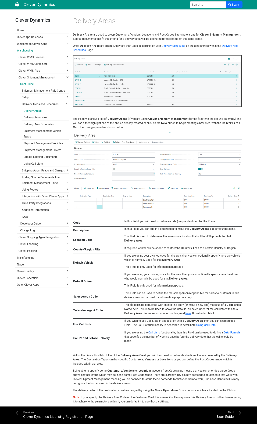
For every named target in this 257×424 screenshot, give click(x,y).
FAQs (25, 216)
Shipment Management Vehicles (43, 143)
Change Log (27, 230)
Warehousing (25, 50)
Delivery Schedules (35, 117)
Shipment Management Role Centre (43, 90)
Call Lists (154, 332)
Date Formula (232, 332)
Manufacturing (25, 257)
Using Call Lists (33, 163)
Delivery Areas (33, 110)
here (188, 313)
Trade (20, 264)
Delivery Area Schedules (39, 124)
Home (20, 30)
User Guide (27, 84)
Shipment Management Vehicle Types (43, 133)
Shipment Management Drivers (42, 150)
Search (235, 4)
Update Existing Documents (41, 156)
